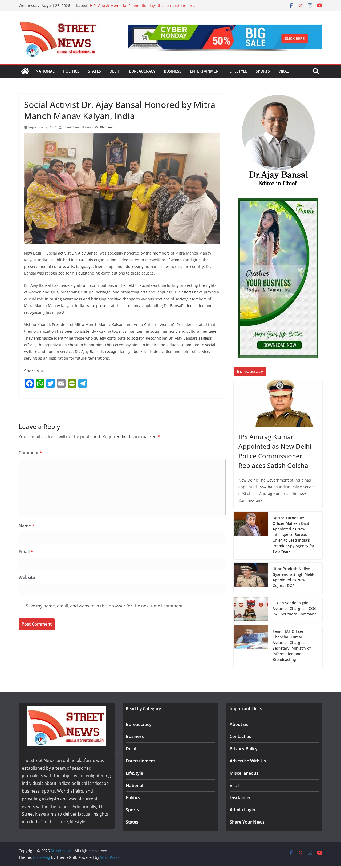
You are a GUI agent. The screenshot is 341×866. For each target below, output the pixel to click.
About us (239, 724)
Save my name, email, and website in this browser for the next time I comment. (105, 606)
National (45, 71)
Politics (71, 71)
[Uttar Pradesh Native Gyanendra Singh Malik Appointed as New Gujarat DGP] (251, 578)
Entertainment (205, 71)
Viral (283, 71)
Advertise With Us (248, 761)
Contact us (240, 736)
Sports (263, 71)
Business (172, 71)
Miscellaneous (244, 773)
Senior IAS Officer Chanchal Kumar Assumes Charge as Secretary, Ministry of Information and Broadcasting (292, 645)
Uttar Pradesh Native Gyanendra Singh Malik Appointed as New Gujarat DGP (293, 577)
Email (26, 552)
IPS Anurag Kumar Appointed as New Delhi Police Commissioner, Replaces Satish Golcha (274, 451)
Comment (30, 453)
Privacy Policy (244, 749)
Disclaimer (240, 797)
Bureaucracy (142, 71)
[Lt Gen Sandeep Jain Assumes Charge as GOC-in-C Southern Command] (251, 609)
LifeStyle (238, 71)
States (94, 71)
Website (27, 577)
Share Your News (247, 822)
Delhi (114, 71)
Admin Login (242, 810)
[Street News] (25, 71)
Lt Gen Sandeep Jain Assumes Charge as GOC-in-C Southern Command (295, 608)
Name (26, 526)
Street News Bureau (78, 127)
